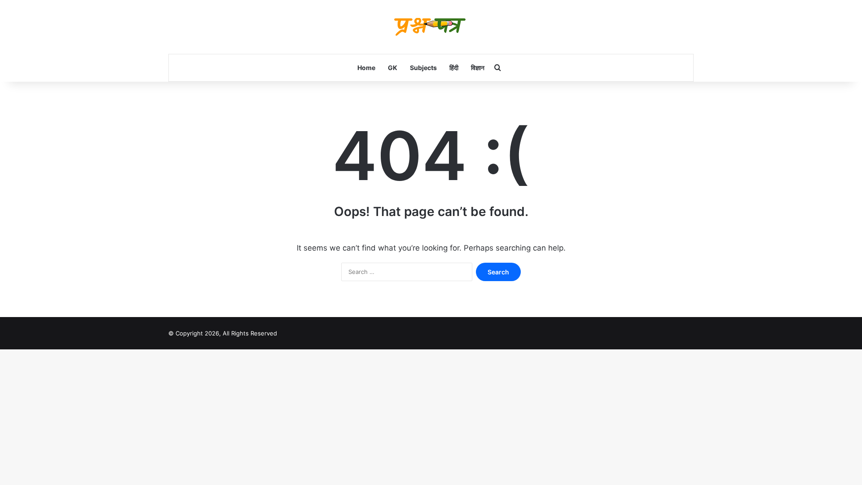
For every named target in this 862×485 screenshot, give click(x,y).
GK (392, 67)
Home (366, 67)
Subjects (423, 67)
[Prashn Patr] (431, 27)
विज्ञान (477, 67)
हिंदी (453, 67)
